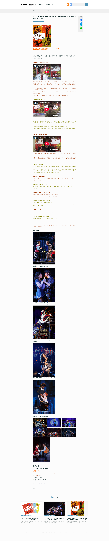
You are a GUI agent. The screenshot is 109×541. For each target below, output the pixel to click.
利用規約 (27, 532)
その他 (74, 10)
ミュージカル (39, 10)
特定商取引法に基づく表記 (74, 532)
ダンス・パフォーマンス (55, 10)
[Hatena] (81, 25)
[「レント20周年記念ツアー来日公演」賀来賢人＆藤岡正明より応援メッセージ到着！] (77, 508)
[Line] (81, 28)
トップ (23, 532)
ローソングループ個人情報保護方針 (63, 532)
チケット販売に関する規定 (34, 532)
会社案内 (85, 532)
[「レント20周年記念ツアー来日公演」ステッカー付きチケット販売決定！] (31, 508)
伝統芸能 (64, 10)
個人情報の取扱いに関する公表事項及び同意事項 (48, 532)
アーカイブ (35, 21)
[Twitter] (81, 23)
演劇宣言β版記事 (40, 21)
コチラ (40, 477)
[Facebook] (81, 20)
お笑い (69, 10)
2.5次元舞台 (46, 10)
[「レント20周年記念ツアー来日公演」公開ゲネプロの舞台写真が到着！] (54, 508)
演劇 (34, 10)
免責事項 (81, 532)
